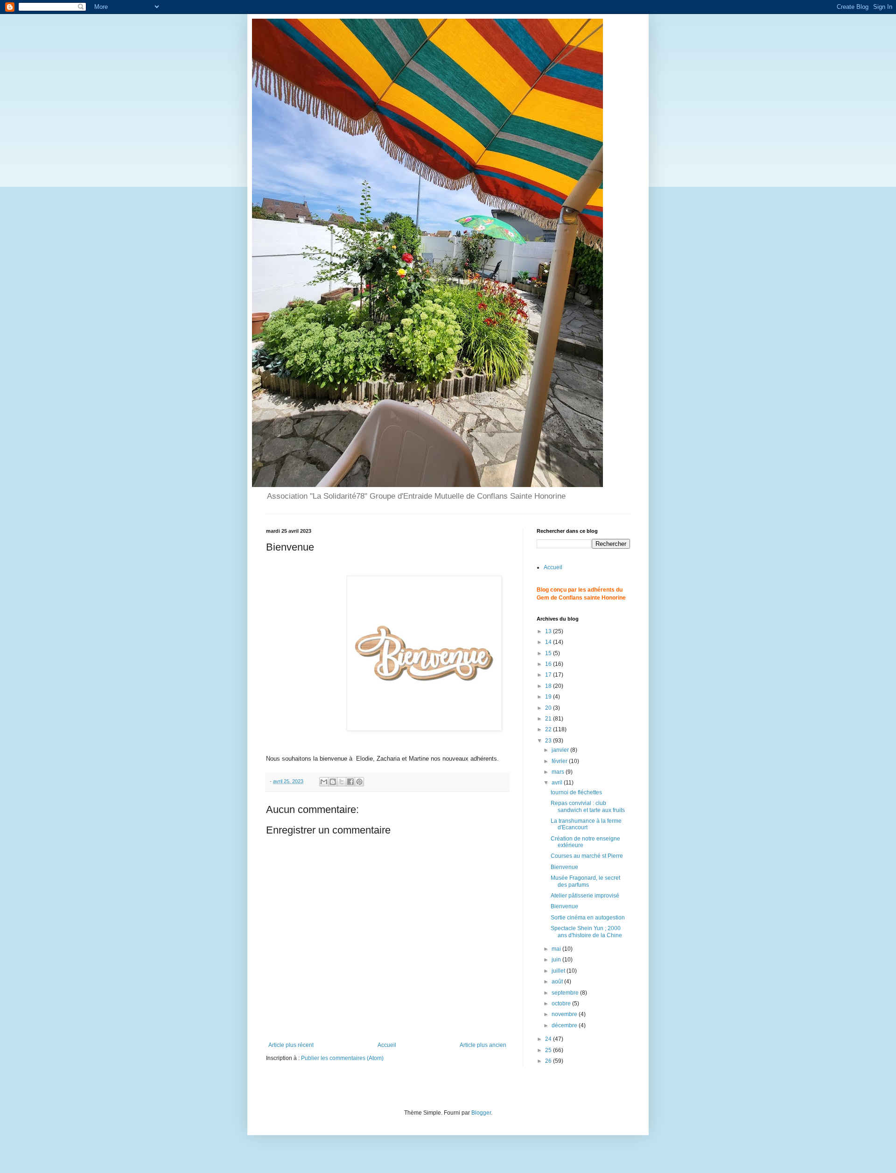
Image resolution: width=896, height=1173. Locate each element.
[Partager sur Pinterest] (359, 781)
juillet (559, 971)
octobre (562, 1003)
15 (549, 653)
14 (549, 642)
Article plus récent (291, 1045)
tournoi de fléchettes (576, 792)
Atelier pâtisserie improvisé (585, 895)
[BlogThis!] (332, 781)
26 (549, 1061)
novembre (565, 1014)
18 (549, 686)
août (558, 981)
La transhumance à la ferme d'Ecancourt (586, 824)
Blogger (481, 1112)
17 (549, 674)
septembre (566, 992)
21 (549, 718)
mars (559, 772)
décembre (565, 1025)
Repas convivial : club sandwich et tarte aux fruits (588, 806)
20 (549, 708)
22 (549, 729)
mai (557, 949)
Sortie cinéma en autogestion (588, 917)
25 (549, 1050)
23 (549, 740)
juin (557, 959)
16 (549, 664)
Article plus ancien (483, 1045)
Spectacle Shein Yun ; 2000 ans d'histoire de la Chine (586, 931)
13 (549, 631)
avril (558, 782)
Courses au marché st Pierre (587, 856)
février (560, 761)
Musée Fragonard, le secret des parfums (585, 881)
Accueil (387, 1045)
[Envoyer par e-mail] (324, 781)
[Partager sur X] (341, 781)
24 (549, 1039)
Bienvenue (564, 867)
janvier (561, 750)
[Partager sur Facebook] (350, 781)
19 (549, 696)
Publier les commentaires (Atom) (342, 1058)
